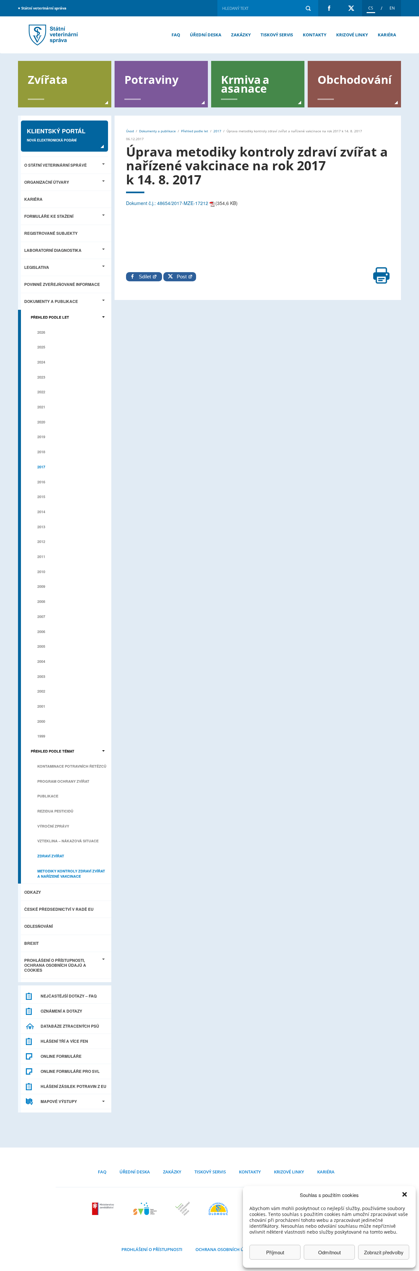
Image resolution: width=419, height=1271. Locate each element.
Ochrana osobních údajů (225, 1249)
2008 (41, 601)
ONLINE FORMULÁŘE (61, 1056)
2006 (41, 631)
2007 (41, 616)
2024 (41, 362)
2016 (41, 481)
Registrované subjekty (51, 233)
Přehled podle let (50, 317)
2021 (41, 406)
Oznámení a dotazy (61, 1011)
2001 (41, 706)
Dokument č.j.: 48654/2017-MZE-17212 (167, 203)
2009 (41, 586)
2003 (41, 676)
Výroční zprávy (53, 826)
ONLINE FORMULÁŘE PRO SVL (70, 1071)
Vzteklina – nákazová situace (68, 840)
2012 (41, 541)
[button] (405, 1195)
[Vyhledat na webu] (308, 8)
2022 (41, 391)
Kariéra (387, 35)
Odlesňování (38, 926)
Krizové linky (352, 35)
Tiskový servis (277, 35)
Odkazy (32, 892)
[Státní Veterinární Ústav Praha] (182, 1209)
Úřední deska (205, 35)
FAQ (176, 35)
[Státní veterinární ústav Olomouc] (218, 1209)
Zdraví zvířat (50, 855)
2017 (41, 466)
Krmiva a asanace (245, 83)
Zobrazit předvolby (384, 1252)
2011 (41, 556)
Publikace (47, 796)
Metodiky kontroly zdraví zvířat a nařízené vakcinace (71, 874)
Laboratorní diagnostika (53, 250)
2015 (41, 496)
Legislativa (36, 267)
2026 (41, 332)
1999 (41, 736)
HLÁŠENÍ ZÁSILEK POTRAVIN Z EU (73, 1086)
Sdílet (145, 276)
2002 (41, 691)
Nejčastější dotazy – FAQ (69, 996)
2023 (41, 377)
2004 (41, 661)
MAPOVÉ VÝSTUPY (59, 1101)
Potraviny (151, 79)
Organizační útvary (46, 182)
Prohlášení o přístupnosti (151, 1249)
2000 (41, 721)
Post (180, 276)
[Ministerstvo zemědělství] (104, 1209)
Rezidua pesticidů (55, 811)
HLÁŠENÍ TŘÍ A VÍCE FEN (64, 1041)
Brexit (31, 943)
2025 (41, 347)
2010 (41, 571)
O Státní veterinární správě (55, 165)
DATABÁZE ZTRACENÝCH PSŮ (70, 1026)
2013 (41, 526)
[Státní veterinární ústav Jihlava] (145, 1209)
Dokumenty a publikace (51, 301)
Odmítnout (329, 1252)
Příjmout (275, 1252)
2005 (41, 646)
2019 (41, 436)
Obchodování (355, 79)
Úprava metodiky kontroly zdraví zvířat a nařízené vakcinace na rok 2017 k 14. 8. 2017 (52, 35)
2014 (41, 511)
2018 (41, 451)
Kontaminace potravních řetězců (71, 766)
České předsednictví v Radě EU (59, 909)
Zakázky (241, 35)
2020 (41, 422)
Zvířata (48, 79)
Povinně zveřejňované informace (62, 284)
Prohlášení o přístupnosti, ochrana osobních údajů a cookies (55, 965)
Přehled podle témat (52, 751)
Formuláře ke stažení (48, 216)
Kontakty (314, 35)
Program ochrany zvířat (63, 781)
